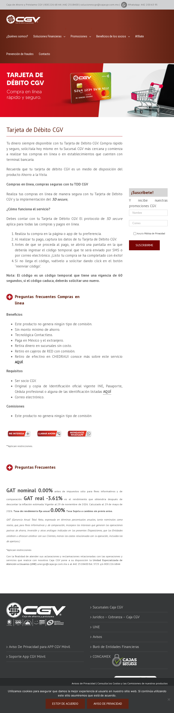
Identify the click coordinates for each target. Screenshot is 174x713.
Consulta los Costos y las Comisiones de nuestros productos (132, 683)
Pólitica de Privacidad (154, 233)
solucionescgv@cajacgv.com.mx (99, 4)
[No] (169, 699)
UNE (96, 627)
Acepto (151, 233)
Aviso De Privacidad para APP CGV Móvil (39, 646)
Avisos (97, 636)
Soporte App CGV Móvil (27, 656)
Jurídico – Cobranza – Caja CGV (116, 617)
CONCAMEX (102, 656)
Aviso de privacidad (108, 704)
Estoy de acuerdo (65, 704)
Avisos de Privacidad (83, 683)
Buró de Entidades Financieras (116, 646)
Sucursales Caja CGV (108, 607)
